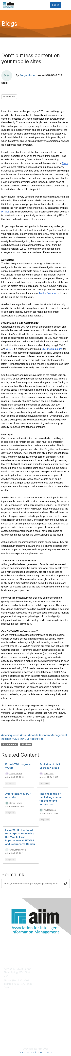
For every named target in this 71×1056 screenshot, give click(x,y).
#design (6, 738)
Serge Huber (27, 75)
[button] (65, 883)
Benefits (8, 1012)
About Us (9, 1037)
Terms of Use (11, 1040)
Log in (55, 4)
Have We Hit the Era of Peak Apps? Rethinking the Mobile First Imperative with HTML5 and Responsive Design (20, 837)
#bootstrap (37, 738)
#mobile (33, 735)
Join (6, 1008)
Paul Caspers (50, 810)
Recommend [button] (9, 96)
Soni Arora (48, 773)
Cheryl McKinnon (17, 850)
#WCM (24, 738)
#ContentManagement (53, 735)
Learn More (10, 1015)
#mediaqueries (10, 735)
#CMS (15, 738)
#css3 (23, 735)
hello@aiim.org (18, 987)
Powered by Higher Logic (35, 1052)
